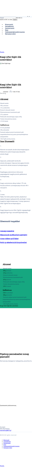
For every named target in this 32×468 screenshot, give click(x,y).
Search (15, 19)
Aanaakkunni (7, 441)
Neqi (4, 444)
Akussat (2, 307)
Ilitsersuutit (6, 440)
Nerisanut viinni (7, 447)
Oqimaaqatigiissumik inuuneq (11, 446)
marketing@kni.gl (5, 430)
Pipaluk (2, 52)
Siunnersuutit (6, 443)
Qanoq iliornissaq (9, 307)
